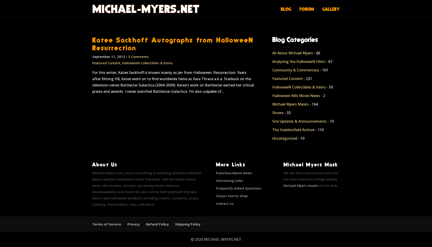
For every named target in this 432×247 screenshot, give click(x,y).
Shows (278, 112)
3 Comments (138, 56)
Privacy (133, 224)
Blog (286, 9)
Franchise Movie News (234, 173)
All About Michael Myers (292, 53)
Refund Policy (157, 224)
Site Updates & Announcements (299, 121)
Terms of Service (106, 224)
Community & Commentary (295, 70)
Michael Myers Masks (290, 104)
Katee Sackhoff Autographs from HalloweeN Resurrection (173, 44)
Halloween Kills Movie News (296, 95)
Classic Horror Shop (232, 196)
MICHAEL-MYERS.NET (222, 239)
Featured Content (106, 63)
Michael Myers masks (301, 185)
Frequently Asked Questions (238, 188)
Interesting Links (229, 180)
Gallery (331, 9)
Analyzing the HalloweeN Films (298, 61)
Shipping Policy (187, 224)
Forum (306, 9)
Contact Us (225, 203)
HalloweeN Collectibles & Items (147, 63)
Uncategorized (284, 138)
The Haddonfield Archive (293, 129)
